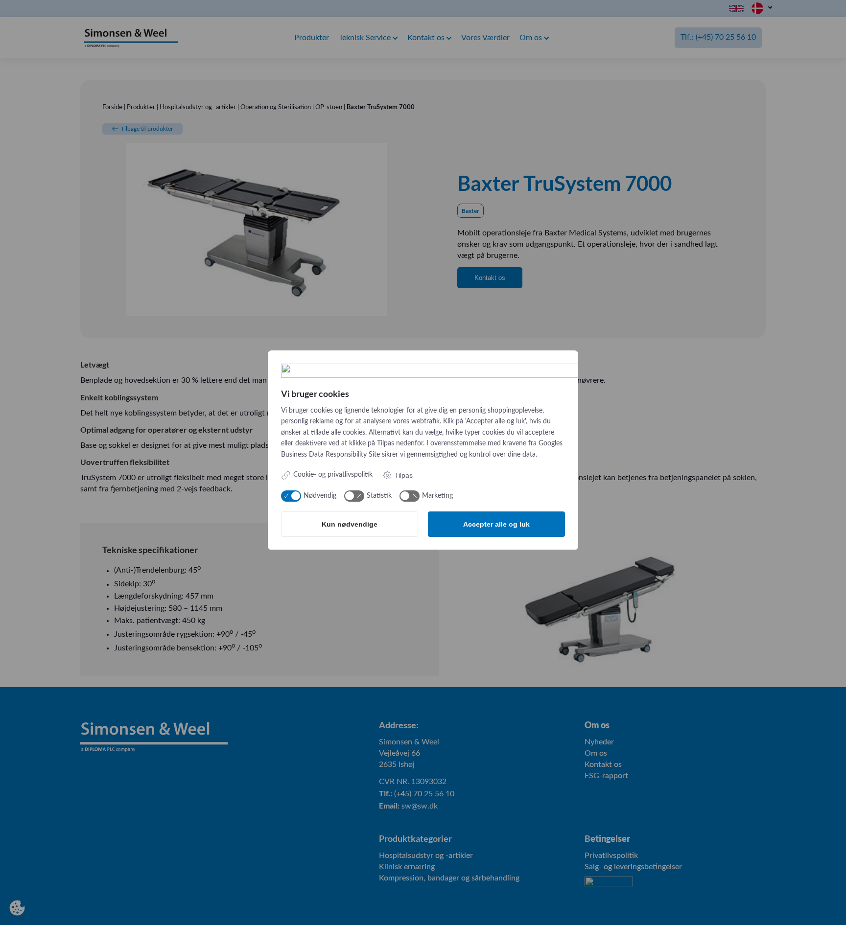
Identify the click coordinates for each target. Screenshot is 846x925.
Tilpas (404, 475)
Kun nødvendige (349, 524)
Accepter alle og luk (496, 524)
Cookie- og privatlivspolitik (333, 474)
